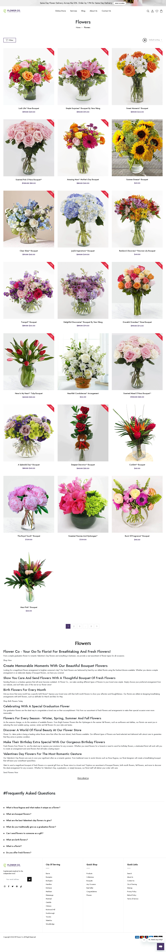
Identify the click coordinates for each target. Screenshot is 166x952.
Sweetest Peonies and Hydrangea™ (83, 536)
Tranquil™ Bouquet (29, 322)
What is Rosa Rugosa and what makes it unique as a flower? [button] (33, 807)
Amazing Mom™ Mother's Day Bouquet (83, 179)
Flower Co (19, 937)
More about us (83, 778)
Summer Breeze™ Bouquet (137, 179)
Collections (90, 877)
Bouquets (89, 881)
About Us (93, 11)
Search (129, 873)
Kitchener (49, 888)
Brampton (49, 877)
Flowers (89, 895)
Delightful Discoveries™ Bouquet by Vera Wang (83, 322)
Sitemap (129, 888)
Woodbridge (50, 924)
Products (89, 873)
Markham (49, 891)
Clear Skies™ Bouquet (29, 251)
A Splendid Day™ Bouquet (29, 464)
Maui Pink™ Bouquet (28, 607)
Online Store (60, 11)
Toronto (48, 917)
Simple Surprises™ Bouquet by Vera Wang (83, 108)
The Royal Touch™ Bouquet (29, 536)
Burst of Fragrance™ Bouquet (137, 536)
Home (78, 27)
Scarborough (50, 913)
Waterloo (49, 920)
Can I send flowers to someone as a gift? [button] (24, 833)
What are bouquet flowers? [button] (18, 814)
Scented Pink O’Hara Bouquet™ (29, 179)
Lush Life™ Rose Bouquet (29, 108)
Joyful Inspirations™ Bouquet (83, 251)
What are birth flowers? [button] (17, 839)
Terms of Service (132, 899)
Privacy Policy (131, 891)
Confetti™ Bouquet (137, 464)
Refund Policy (131, 895)
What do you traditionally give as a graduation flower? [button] (31, 826)
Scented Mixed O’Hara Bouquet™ (137, 393)
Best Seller (90, 888)
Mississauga (49, 895)
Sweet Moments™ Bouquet (137, 108)
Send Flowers (120, 3)
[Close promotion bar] (163, 3)
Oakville (48, 902)
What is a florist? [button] (14, 846)
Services (73, 11)
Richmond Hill (50, 909)
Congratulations (92, 891)
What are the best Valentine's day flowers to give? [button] (29, 820)
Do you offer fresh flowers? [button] (18, 852)
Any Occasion (91, 884)
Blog (83, 11)
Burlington (49, 881)
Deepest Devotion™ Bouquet (83, 464)
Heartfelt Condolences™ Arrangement (83, 393)
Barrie (48, 873)
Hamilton (49, 884)
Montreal (49, 899)
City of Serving (132, 884)
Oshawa (48, 906)
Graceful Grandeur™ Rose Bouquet (137, 322)
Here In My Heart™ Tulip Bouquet (29, 393)
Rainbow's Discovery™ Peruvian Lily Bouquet (137, 251)
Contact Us (106, 11)
